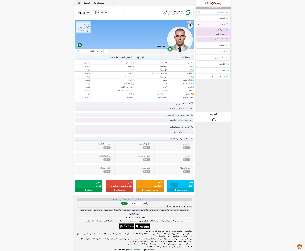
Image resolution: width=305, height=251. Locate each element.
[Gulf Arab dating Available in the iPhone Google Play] (126, 225)
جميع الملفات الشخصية (217, 30)
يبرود (162, 73)
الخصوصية (130, 221)
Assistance (299, 246)
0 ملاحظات (80, 31)
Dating (214, 3)
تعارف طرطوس (135, 214)
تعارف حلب (144, 210)
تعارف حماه (135, 210)
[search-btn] (199, 12)
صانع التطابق (220, 34)
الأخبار (143, 217)
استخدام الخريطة (219, 39)
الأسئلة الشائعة (91, 221)
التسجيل (87, 3)
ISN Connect (134, 250)
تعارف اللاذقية (154, 210)
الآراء (125, 217)
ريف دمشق (155, 73)
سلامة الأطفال (108, 221)
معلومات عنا (139, 221)
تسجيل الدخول (98, 3)
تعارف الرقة (174, 210)
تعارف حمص (126, 210)
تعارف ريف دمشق (86, 210)
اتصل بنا (100, 221)
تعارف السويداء (164, 210)
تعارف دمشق (108, 210)
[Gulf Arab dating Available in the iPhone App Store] (142, 225)
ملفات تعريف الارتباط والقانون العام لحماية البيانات (166, 221)
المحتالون (137, 217)
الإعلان (146, 221)
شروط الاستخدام (120, 221)
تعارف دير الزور (98, 210)
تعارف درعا (117, 210)
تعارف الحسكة (184, 210)
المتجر (130, 217)
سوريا (162, 70)
